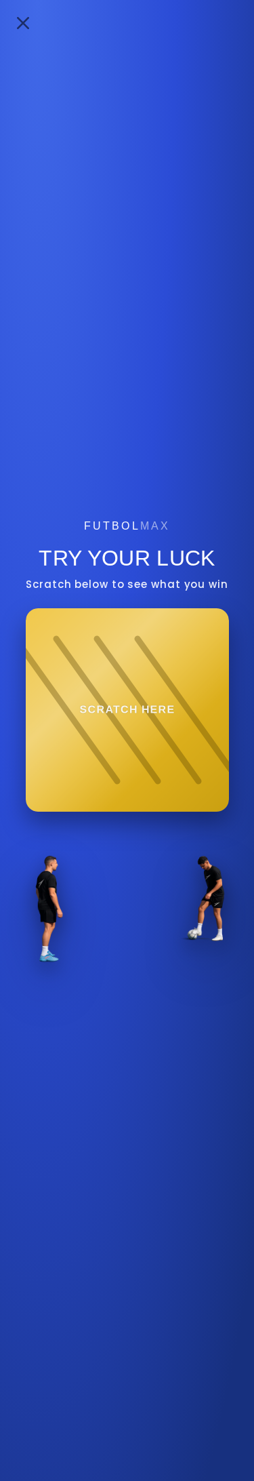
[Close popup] (23, 23)
